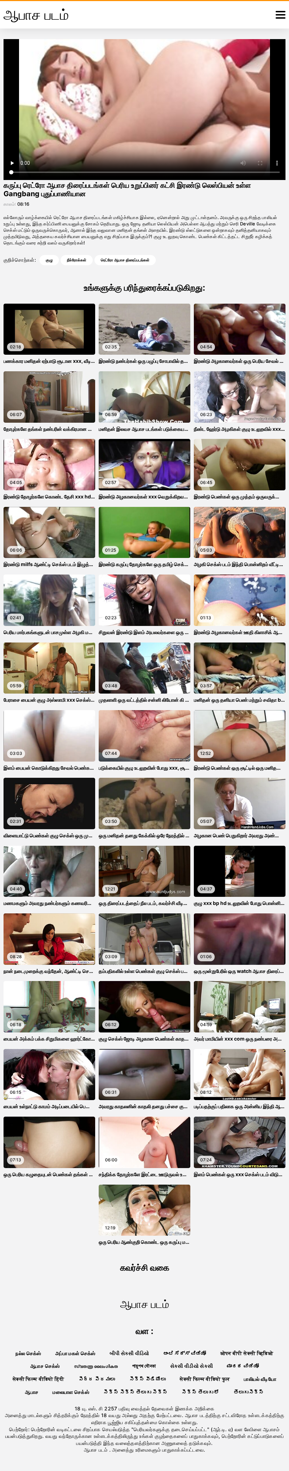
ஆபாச (31, 1392)
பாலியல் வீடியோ (260, 1379)
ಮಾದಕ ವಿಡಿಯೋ (242, 1366)
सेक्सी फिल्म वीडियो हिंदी (38, 1379)
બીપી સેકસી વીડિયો (129, 1353)
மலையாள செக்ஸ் (71, 1392)
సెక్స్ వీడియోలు (147, 1379)
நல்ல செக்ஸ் (28, 1353)
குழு (49, 259)
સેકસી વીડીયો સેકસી (191, 1366)
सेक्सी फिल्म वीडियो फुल (205, 1379)
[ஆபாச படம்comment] (280, 15)
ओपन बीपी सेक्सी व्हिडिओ (246, 1353)
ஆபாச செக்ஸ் (45, 1366)
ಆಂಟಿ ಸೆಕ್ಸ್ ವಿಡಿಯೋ (184, 1353)
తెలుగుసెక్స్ (249, 1392)
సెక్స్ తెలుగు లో (200, 1392)
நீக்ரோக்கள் (76, 259)
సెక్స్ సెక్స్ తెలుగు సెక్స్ (135, 1392)
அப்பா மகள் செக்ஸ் (75, 1353)
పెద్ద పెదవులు (97, 1379)
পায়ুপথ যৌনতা (144, 1366)
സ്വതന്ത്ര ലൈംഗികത (96, 1366)
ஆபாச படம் (96, 1450)
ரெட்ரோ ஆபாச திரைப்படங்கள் (125, 259)
